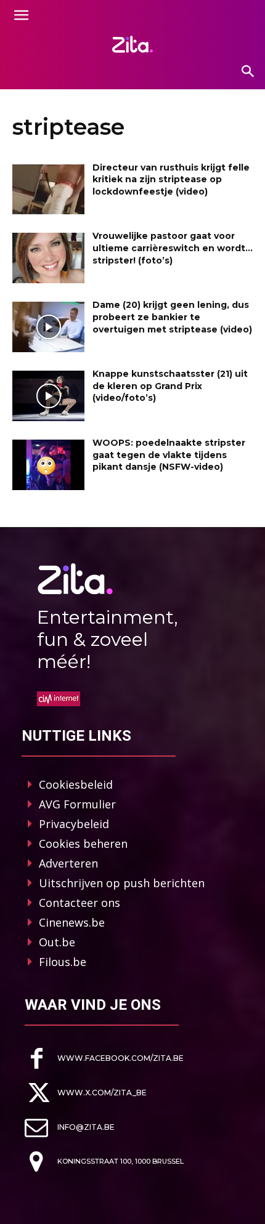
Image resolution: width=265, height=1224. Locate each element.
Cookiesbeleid (76, 784)
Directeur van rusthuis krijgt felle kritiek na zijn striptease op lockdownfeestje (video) (171, 179)
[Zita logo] (132, 44)
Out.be (57, 942)
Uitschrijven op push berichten (122, 883)
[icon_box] (104, 1058)
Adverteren (68, 863)
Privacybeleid (74, 823)
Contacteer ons (79, 902)
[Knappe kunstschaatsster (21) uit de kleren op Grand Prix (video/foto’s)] (48, 396)
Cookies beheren (83, 843)
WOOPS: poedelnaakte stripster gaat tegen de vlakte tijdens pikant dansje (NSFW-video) (168, 454)
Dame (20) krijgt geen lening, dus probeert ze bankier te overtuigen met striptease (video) (172, 316)
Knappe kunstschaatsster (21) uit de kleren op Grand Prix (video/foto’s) (170, 385)
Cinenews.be (72, 922)
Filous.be (62, 961)
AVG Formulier (77, 804)
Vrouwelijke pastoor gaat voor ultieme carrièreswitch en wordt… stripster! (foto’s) (172, 247)
